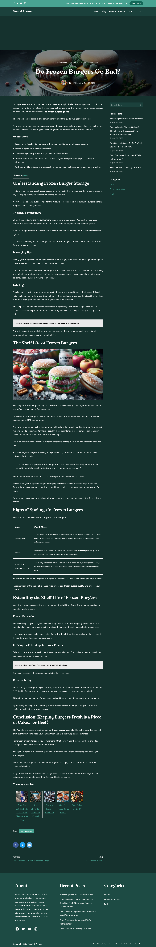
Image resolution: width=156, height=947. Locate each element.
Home (95, 11)
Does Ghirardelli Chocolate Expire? (36, 810)
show (25, 175)
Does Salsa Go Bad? (77, 807)
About (92, 944)
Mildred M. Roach (74, 83)
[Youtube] (21, 3)
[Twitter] (18, 3)
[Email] (29, 845)
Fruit (131, 11)
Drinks (139, 11)
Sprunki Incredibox (136, 944)
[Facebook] (14, 3)
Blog (104, 11)
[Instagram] (25, 3)
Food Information (117, 11)
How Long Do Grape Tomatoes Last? (126, 118)
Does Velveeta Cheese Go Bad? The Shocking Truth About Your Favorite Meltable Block (124, 131)
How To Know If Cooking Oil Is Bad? (126, 167)
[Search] (140, 104)
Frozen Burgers (26, 831)
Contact (124, 944)
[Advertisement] (78, 33)
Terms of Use (113, 944)
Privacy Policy (101, 944)
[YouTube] (30, 929)
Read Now (136, 3)
